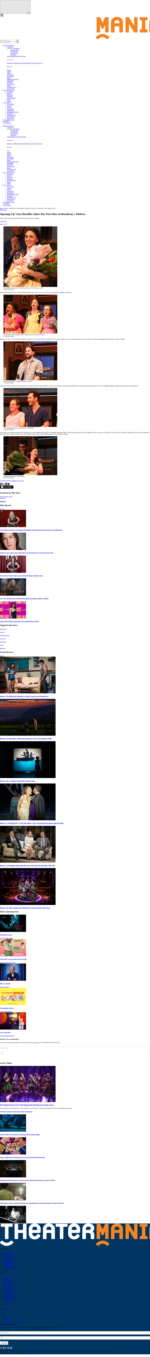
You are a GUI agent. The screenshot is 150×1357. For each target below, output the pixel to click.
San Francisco (11, 84)
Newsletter (6, 121)
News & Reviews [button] (8, 90)
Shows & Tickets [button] (8, 45)
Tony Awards (7, 123)
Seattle (9, 85)
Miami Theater (7, 1260)
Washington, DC (11, 87)
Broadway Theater (8, 1252)
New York (6, 1308)
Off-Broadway (17, 63)
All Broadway (14, 51)
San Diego (10, 82)
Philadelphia (10, 81)
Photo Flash (3, 210)
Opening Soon (14, 50)
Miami (9, 78)
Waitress (62, 292)
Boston (9, 70)
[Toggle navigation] (2, 15)
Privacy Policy (31, 1353)
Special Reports (11, 98)
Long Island (10, 74)
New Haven (10, 118)
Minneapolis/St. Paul (12, 79)
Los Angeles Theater (9, 1255)
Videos (9, 101)
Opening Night (7, 1279)
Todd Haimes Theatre (6, 1011)
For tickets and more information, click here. (12, 480)
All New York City (37, 63)
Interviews (10, 95)
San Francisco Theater (9, 1263)
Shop (4, 1318)
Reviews (9, 93)
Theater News (7, 1276)
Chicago (9, 71)
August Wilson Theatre (6, 938)
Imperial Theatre (4, 987)
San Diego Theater (8, 1295)
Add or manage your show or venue (13, 1321)
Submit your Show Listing (18, 56)
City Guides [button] (6, 102)
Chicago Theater (8, 1254)
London (5, 1309)
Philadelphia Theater (9, 1261)
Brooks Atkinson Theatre (112, 386)
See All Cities (10, 88)
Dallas (8, 73)
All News (6, 1301)
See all (2, 509)
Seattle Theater (7, 1264)
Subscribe (4, 1058)
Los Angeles (10, 76)
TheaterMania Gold (8, 120)
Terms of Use (39, 1353)
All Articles (10, 92)
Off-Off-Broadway (26, 63)
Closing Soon (14, 53)
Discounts (13, 54)
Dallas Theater (7, 1287)
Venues (9, 56)
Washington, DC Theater (10, 1266)
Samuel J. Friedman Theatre (7, 962)
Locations (10, 47)
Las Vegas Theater (8, 1258)
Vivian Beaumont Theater (7, 1036)
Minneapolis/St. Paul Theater (11, 1268)
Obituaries (10, 96)
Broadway (17, 48)
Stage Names (7, 1316)
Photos (9, 99)
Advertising (6, 1319)
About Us (6, 1323)
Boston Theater (7, 1257)
